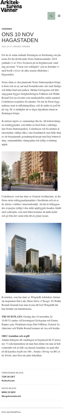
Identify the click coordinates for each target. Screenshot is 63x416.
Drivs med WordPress (11, 412)
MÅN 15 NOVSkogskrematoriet (11, 392)
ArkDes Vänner (21, 46)
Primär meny (59, 16)
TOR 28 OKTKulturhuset (12, 377)
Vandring (7, 29)
